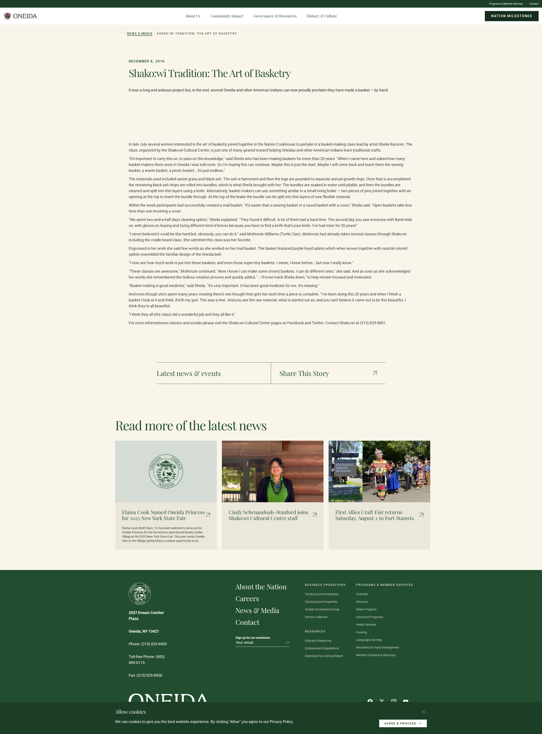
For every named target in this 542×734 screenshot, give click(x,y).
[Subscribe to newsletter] (287, 642)
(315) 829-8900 (154, 644)
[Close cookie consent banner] (423, 712)
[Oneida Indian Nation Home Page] (20, 16)
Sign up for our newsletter (252, 637)
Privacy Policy (281, 721)
